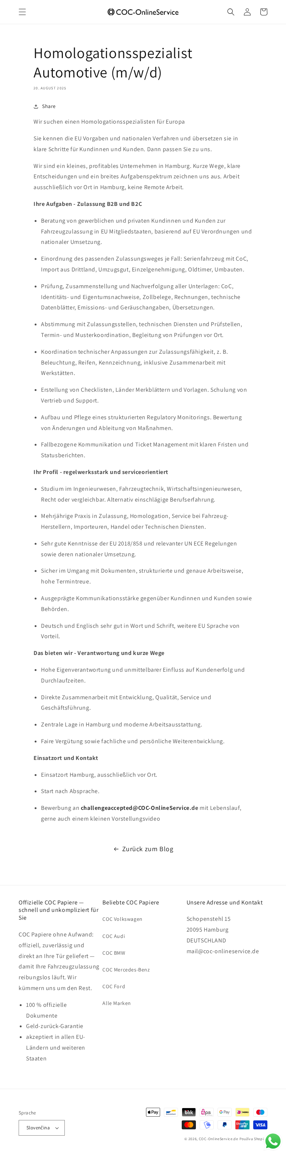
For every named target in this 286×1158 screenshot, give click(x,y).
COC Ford (113, 986)
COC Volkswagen (122, 919)
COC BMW (113, 952)
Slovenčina (38, 1127)
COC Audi (113, 936)
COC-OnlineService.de (218, 1138)
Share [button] (49, 106)
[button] (22, 12)
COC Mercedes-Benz (126, 969)
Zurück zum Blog (148, 848)
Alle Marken (116, 1003)
